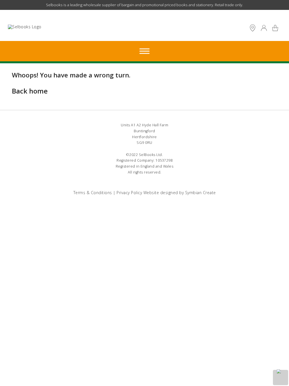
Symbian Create (200, 192)
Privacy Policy (129, 192)
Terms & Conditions (92, 192)
